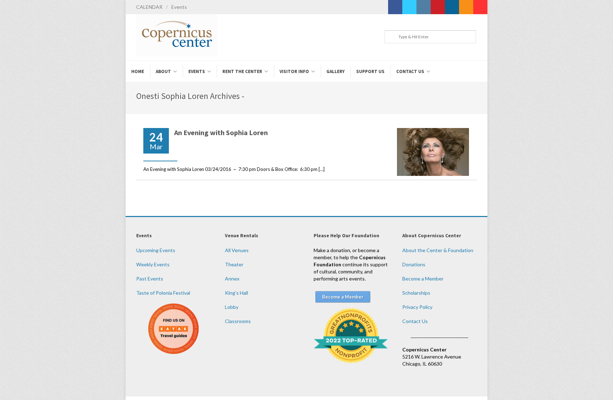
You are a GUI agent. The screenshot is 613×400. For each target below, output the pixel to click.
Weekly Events (153, 264)
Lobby (231, 307)
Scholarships (416, 293)
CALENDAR (149, 7)
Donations (413, 264)
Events (179, 7)
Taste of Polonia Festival (163, 293)
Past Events (149, 279)
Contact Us (415, 321)
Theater (234, 264)
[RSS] (466, 7)
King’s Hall (236, 293)
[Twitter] (409, 7)
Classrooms (238, 321)
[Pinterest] (438, 7)
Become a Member (422, 279)
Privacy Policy (417, 307)
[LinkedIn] (452, 7)
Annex (232, 279)
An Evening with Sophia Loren (221, 132)
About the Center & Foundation (437, 250)
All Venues (237, 250)
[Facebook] (395, 7)
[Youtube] (480, 7)
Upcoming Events (155, 250)
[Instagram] (423, 7)
